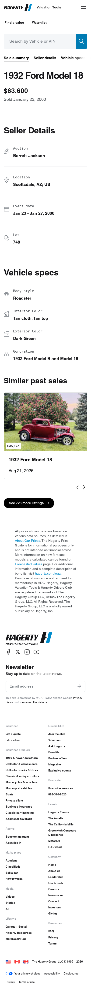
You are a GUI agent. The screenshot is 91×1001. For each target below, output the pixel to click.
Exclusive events (59, 770)
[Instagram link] (27, 652)
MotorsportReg (16, 938)
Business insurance (19, 806)
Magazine (54, 764)
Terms (52, 943)
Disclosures (70, 973)
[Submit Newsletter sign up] (79, 686)
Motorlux (54, 840)
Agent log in (13, 842)
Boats (10, 794)
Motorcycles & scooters (22, 782)
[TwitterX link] (17, 652)
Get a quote (13, 733)
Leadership (55, 876)
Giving (52, 913)
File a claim (13, 739)
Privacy (53, 937)
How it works (14, 878)
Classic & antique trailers (22, 776)
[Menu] (83, 7)
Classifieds (13, 866)
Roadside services (60, 788)
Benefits (54, 752)
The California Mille (61, 824)
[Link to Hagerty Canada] (17, 961)
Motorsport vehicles (19, 788)
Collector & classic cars (22, 763)
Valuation (54, 739)
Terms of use (27, 981)
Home (52, 864)
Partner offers (57, 758)
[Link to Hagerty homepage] (29, 638)
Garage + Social (16, 926)
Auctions (12, 860)
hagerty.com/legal (48, 573)
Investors (54, 907)
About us (54, 870)
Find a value (14, 22)
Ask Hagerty (56, 746)
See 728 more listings (26, 503)
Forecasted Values (28, 564)
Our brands (55, 882)
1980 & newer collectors (22, 757)
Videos (10, 896)
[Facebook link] (8, 652)
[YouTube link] (36, 652)
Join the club (56, 733)
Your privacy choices (27, 973)
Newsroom (55, 895)
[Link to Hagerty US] (8, 961)
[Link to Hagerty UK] (25, 961)
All (7, 908)
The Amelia (55, 818)
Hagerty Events (58, 812)
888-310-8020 (57, 794)
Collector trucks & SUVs (22, 769)
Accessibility (52, 973)
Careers (53, 889)
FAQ (51, 931)
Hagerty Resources (19, 932)
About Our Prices (27, 540)
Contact (53, 901)
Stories (10, 902)
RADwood (55, 846)
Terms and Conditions (33, 702)
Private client (14, 800)
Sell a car (12, 872)
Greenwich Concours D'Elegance (62, 832)
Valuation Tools (49, 7)
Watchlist (39, 22)
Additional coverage (19, 818)
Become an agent (17, 836)
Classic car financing (20, 812)
